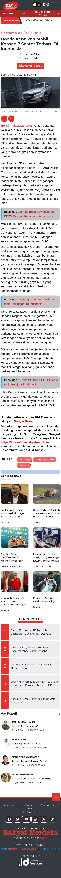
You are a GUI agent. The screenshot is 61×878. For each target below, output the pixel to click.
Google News (23, 421)
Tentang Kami (27, 805)
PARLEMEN (8, 13)
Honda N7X (24, 465)
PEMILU (25, 13)
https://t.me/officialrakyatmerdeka (25, 442)
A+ (4, 118)
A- (11, 118)
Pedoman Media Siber (42, 807)
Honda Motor (24, 460)
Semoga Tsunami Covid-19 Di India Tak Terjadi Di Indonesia (31, 302)
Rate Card (9, 805)
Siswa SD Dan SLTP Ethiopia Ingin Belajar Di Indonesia (31, 382)
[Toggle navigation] (54, 4)
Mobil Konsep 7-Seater (44, 460)
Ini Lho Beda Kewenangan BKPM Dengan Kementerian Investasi (29, 214)
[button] (44, 4)
